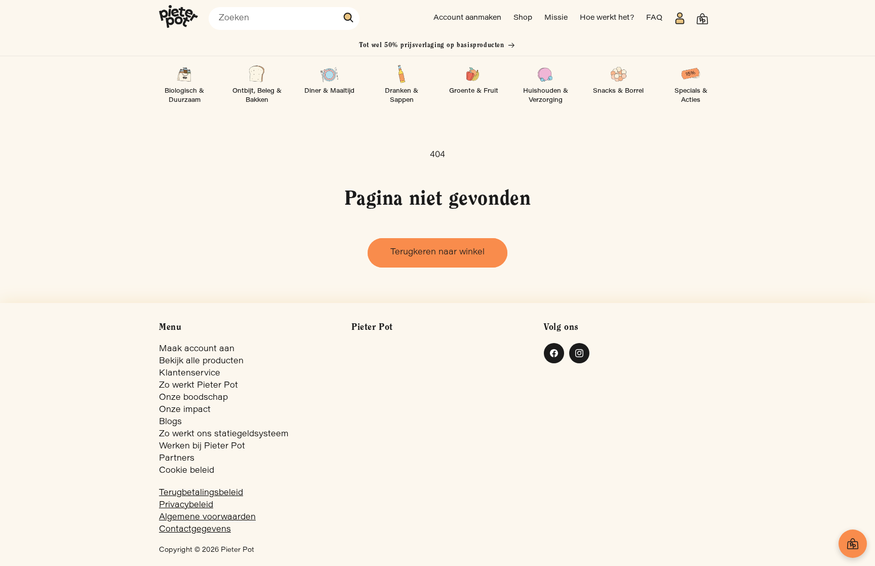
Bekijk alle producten (201, 361)
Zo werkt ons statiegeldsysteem (224, 434)
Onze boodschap (193, 398)
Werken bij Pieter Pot (202, 446)
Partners (176, 459)
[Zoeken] (349, 18)
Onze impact (185, 410)
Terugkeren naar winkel (437, 252)
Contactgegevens (195, 529)
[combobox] (284, 18)
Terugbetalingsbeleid (201, 493)
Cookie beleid (186, 471)
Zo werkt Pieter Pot (198, 386)
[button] (702, 19)
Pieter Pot (237, 550)
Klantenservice (189, 373)
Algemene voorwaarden (207, 517)
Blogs (170, 422)
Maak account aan (196, 349)
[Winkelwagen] (853, 544)
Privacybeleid (186, 505)
